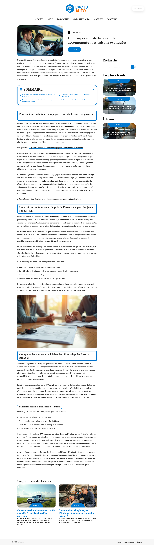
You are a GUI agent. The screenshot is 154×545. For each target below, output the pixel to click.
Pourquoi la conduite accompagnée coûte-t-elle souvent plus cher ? (38, 95)
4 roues (36, 505)
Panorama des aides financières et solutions (75, 100)
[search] (135, 8)
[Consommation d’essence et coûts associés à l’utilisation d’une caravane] (36, 495)
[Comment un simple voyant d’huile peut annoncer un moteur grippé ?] (78, 495)
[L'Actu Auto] (77, 8)
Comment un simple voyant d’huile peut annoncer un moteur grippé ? (77, 513)
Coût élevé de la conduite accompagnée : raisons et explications (55, 199)
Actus (74, 50)
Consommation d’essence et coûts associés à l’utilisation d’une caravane (36, 513)
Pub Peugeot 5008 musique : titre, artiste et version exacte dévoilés (119, 133)
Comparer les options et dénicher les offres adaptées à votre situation (76, 95)
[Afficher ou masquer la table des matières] (69, 89)
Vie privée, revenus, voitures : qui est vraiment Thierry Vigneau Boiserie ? (119, 89)
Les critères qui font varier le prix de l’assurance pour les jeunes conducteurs (38, 101)
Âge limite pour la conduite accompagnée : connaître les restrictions (56, 148)
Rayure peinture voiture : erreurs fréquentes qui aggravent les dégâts (119, 107)
